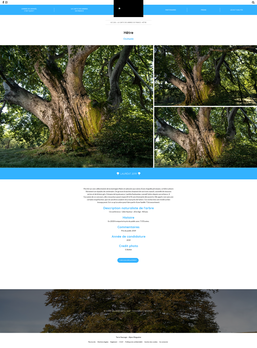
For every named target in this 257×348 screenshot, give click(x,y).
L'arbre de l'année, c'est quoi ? (29, 10)
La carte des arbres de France (79, 10)
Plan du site (92, 342)
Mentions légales (103, 342)
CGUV (121, 342)
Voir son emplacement (128, 260)
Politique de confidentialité (133, 342)
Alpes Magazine (135, 337)
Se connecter (163, 342)
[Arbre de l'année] (128, 8)
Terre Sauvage (121, 337)
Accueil (113, 22)
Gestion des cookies (151, 342)
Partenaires (170, 10)
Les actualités (236, 10)
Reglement (113, 342)
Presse (203, 10)
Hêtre (144, 22)
